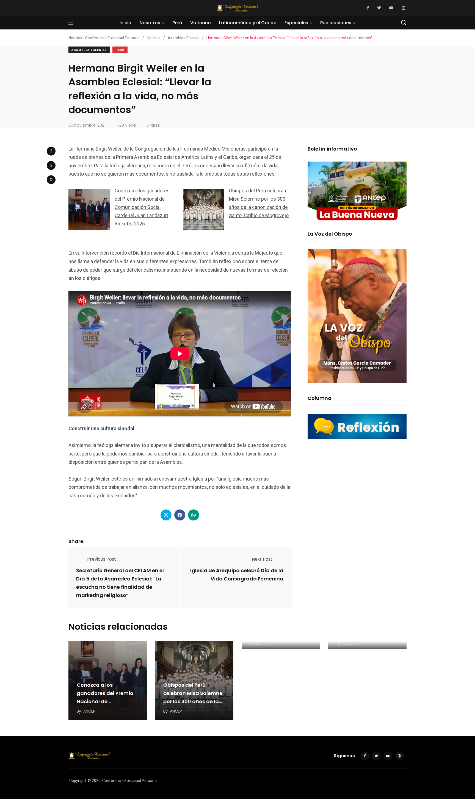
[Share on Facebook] (51, 151)
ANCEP (89, 711)
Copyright (77, 780)
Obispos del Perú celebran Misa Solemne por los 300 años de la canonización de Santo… (192, 701)
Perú (177, 23)
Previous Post (101, 559)
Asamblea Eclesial (89, 50)
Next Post (262, 559)
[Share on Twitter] (51, 165)
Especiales (296, 23)
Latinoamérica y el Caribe (247, 23)
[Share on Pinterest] (51, 179)
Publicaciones (335, 23)
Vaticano (200, 23)
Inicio (125, 23)
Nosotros (150, 23)
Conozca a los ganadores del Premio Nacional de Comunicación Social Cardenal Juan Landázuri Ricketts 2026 (142, 207)
